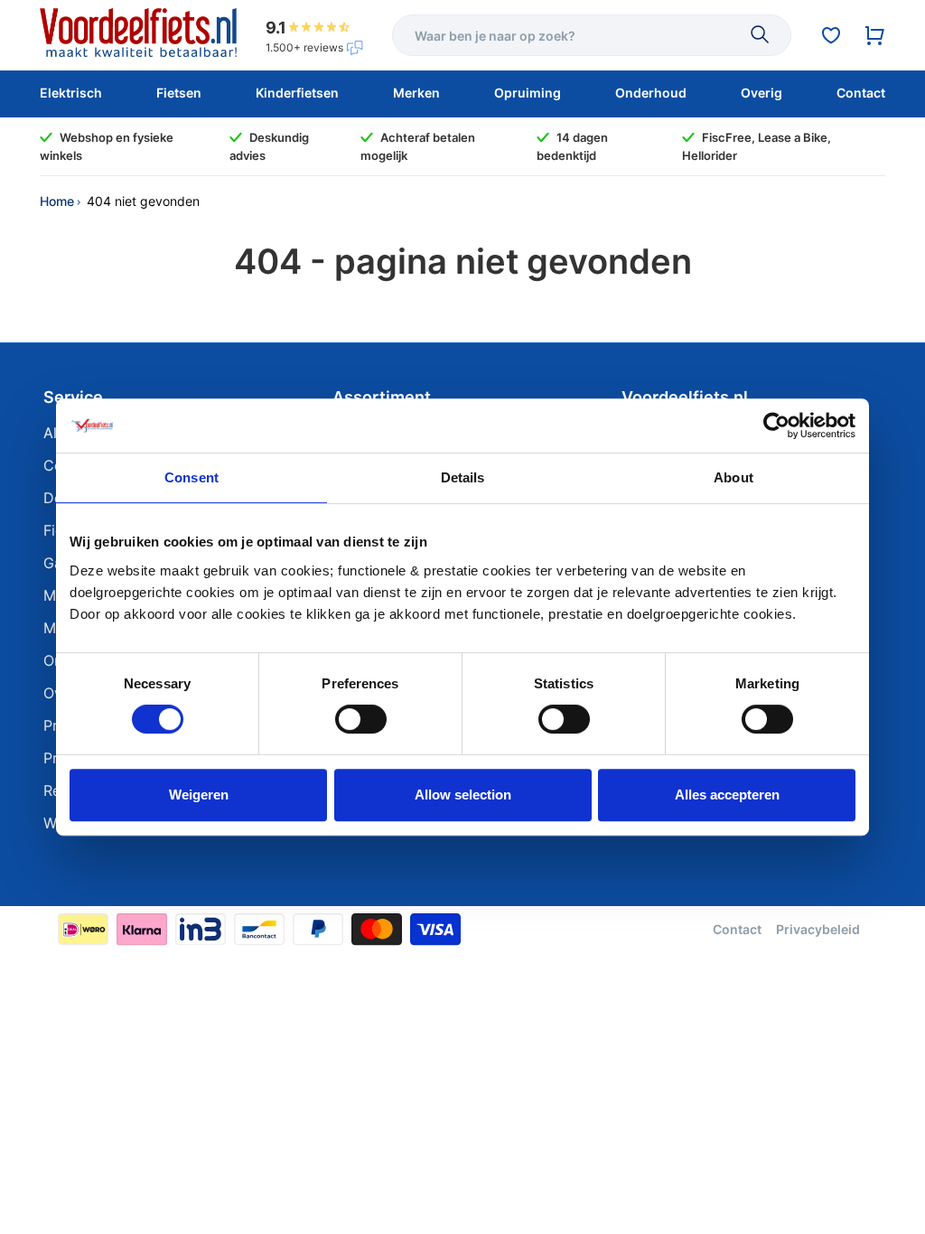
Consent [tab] (191, 477)
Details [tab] (463, 477)
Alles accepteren (727, 794)
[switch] (361, 719)
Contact (737, 929)
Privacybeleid (818, 929)
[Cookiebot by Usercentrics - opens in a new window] (776, 425)
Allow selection (463, 794)
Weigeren (199, 794)
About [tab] (733, 477)
